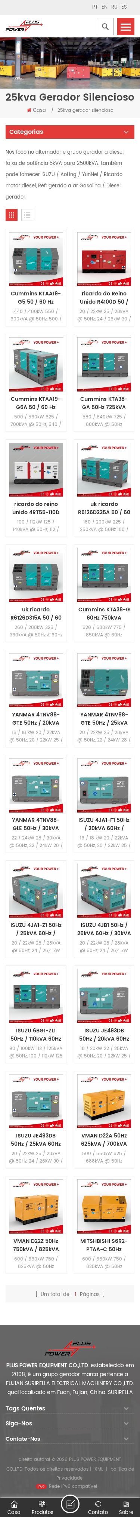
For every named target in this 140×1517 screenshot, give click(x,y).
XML (98, 1469)
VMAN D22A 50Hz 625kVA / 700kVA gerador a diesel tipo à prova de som (104, 1140)
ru (114, 7)
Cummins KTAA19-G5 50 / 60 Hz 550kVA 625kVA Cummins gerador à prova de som (36, 298)
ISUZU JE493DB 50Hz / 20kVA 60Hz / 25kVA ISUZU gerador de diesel (104, 1035)
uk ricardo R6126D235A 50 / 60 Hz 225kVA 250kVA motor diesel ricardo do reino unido (104, 508)
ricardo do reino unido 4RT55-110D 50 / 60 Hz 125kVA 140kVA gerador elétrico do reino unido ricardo (35, 508)
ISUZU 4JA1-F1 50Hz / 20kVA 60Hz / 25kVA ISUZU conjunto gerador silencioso (104, 824)
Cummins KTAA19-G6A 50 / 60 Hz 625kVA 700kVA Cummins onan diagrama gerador (36, 403)
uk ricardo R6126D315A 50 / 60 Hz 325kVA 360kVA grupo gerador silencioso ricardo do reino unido (36, 614)
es (124, 7)
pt (95, 7)
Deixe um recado (70, 1504)
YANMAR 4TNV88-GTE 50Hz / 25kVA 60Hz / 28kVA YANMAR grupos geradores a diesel (104, 719)
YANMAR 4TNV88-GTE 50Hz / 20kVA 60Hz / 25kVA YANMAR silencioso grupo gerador (36, 719)
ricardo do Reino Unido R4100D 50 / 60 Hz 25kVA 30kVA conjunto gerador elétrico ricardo (104, 298)
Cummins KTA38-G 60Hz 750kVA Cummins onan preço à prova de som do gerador (104, 614)
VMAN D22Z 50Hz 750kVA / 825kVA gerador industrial (36, 1245)
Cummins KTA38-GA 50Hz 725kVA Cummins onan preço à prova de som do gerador (104, 403)
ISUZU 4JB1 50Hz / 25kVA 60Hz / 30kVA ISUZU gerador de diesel (104, 929)
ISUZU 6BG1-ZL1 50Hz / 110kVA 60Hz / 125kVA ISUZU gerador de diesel (35, 1035)
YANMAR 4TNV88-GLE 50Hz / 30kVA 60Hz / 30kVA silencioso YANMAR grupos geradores (36, 824)
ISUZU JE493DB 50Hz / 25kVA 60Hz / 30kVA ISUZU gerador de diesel (36, 1140)
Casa (39, 110)
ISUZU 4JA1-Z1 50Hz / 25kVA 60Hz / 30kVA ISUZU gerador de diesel (36, 929)
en (105, 7)
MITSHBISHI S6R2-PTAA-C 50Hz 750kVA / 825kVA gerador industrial (104, 1245)
